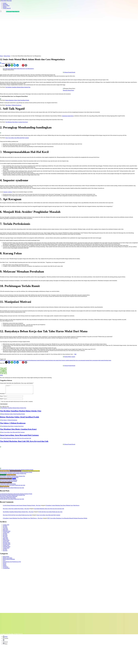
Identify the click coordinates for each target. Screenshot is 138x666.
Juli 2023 (5, 549)
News (4, 560)
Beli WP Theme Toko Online (12, 11)
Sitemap (5, 7)
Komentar (2, 393)
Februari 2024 (6, 540)
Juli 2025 (5, 526)
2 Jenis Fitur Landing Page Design (8, 483)
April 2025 (5, 528)
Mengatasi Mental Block (68, 90)
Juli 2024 (5, 533)
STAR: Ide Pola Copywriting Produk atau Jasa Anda (12, 487)
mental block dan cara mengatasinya (78, 360)
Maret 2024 (5, 539)
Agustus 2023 (6, 548)
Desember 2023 (6, 542)
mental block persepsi (91, 360)
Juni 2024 (5, 535)
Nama (2, 396)
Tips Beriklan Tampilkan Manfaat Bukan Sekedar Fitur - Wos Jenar (18, 511)
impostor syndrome (7, 192)
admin (1, 375)
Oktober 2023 (6, 545)
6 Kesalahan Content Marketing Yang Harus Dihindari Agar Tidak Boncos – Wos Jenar (22, 518)
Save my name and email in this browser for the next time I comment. (17, 401)
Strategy (14, 478)
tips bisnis (109, 360)
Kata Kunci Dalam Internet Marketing (8, 480)
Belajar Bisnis (3, 474)
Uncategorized (6, 568)
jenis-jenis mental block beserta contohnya (60, 360)
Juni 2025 (5, 527)
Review (4, 563)
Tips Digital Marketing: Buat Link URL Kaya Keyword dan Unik (24, 441)
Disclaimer (5, 4)
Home (5, 636)
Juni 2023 (5, 550)
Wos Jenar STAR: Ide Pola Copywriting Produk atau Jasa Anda (17, 515)
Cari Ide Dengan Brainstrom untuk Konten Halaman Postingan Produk (16, 472)
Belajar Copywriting (4, 471)
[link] (6, 66)
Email (2, 398)
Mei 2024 (5, 536)
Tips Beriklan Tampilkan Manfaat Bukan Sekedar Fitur (17, 87)
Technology (5, 566)
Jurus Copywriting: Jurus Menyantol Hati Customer (17, 137)
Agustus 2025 (6, 524)
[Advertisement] (43, 33)
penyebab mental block (101, 360)
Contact (4, 3)
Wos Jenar (11, 633)
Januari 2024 (6, 541)
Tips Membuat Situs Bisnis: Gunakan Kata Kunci (16, 122)
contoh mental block (26, 360)
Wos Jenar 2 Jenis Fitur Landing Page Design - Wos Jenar (16, 508)
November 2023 (6, 544)
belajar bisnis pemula (4, 360)
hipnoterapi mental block (67, 115)
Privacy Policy (6, 5)
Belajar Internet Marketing (15, 471)
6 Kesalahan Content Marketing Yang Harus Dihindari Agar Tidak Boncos (62, 505)
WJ (75, 354)
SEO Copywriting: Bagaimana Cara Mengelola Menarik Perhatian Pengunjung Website (67, 518)
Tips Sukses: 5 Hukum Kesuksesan (13, 105)
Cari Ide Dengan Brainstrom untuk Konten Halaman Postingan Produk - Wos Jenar (22, 505)
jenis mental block (47, 360)
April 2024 (5, 537)
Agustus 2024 (6, 532)
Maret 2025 (5, 529)
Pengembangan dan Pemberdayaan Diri (31, 471)
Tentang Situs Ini (7, 8)
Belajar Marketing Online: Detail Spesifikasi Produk (17, 100)
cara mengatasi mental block (15, 360)
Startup (4, 564)
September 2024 (6, 531)
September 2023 (6, 546)
